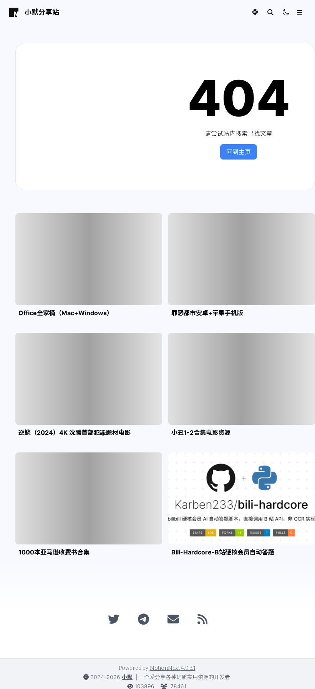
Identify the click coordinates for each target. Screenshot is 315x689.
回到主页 (238, 152)
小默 (127, 677)
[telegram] (143, 619)
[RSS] (202, 619)
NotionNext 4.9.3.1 (173, 668)
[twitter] (113, 619)
